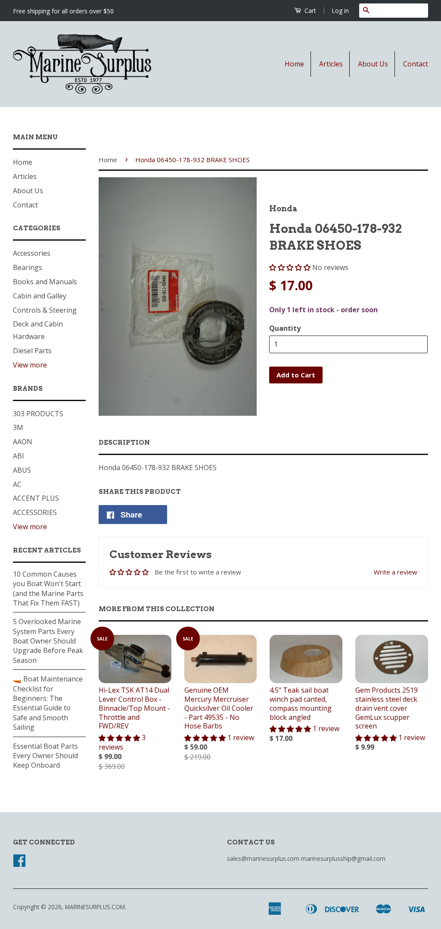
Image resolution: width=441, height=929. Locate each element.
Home (294, 64)
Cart (309, 10)
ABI (18, 456)
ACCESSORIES (35, 512)
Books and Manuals (45, 281)
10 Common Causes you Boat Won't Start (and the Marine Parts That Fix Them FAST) (48, 588)
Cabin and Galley (39, 296)
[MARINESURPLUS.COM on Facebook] (19, 863)
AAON (22, 441)
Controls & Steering (45, 310)
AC (17, 484)
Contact (415, 64)
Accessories (31, 253)
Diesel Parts (32, 350)
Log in (340, 10)
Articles (331, 64)
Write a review (395, 572)
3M (18, 427)
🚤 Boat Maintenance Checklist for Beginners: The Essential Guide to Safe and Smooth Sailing (48, 703)
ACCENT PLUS (36, 498)
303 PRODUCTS (38, 413)
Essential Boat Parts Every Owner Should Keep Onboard (45, 755)
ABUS (22, 470)
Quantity (285, 328)
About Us (373, 64)
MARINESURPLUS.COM (95, 907)
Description (124, 442)
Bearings (27, 267)
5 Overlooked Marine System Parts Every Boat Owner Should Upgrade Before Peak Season (48, 641)
